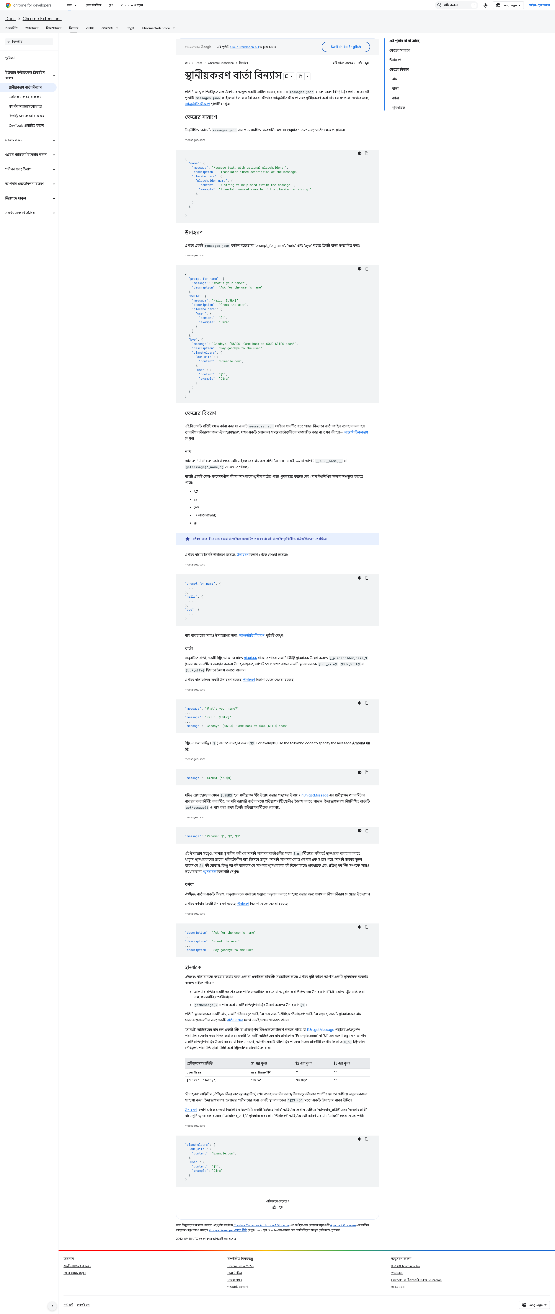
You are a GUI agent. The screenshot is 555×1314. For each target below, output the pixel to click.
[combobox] (456, 5)
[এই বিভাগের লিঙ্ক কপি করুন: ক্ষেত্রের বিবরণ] (220, 413)
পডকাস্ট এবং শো (237, 1287)
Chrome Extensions (42, 18)
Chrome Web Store (156, 28)
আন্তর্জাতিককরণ (356, 432)
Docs (10, 18)
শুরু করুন (31, 28)
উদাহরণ (243, 555)
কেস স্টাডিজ (93, 5)
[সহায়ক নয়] (367, 63)
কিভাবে (73, 28)
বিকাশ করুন (53, 28)
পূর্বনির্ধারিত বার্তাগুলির (295, 539)
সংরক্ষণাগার (234, 1280)
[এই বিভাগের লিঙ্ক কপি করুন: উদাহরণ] (207, 233)
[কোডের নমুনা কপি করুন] (366, 153)
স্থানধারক (250, 658)
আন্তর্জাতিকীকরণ (197, 104)
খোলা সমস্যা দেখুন (75, 1273)
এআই (90, 28)
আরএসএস (398, 1287)
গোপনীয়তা (83, 1305)
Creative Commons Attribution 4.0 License (261, 1225)
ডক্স (69, 5)
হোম (187, 63)
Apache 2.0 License (343, 1225)
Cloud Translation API (244, 47)
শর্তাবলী (68, 1305)
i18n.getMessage (315, 795)
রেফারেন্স (107, 28)
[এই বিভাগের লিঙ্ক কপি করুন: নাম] (195, 451)
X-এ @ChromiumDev (405, 1266)
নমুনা (130, 28)
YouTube (397, 1273)
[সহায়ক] (360, 63)
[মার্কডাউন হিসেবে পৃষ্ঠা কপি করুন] (301, 76)
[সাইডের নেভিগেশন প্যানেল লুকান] (52, 1306)
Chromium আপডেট (240, 1266)
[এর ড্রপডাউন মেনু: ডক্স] (77, 5)
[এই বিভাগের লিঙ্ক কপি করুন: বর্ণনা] (198, 885)
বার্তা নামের (235, 1020)
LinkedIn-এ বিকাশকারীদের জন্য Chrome (416, 1280)
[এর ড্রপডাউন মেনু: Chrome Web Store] (175, 28)
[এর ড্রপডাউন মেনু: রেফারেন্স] (118, 28)
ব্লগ (111, 5)
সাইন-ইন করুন (539, 5)
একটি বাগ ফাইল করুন (77, 1266)
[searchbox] (29, 41)
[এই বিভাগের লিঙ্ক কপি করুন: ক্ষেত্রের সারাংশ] (221, 117)
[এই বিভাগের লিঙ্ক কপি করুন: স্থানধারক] (205, 967)
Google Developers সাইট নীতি (228, 1230)
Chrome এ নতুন (132, 5)
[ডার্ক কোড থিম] (359, 153)
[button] (25, 75)
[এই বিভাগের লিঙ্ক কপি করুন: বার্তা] (197, 648)
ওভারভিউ (11, 28)
